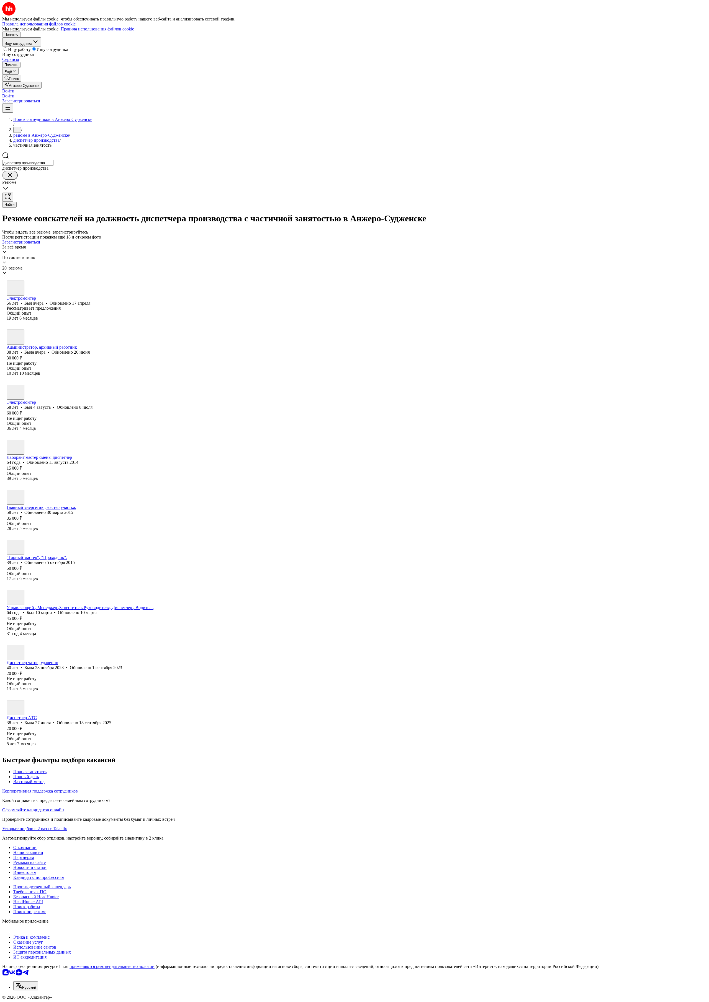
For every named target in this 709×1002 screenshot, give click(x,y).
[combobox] (27, 163)
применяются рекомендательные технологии (112, 966)
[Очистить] (10, 175)
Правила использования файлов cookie (97, 29)
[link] (11, 78)
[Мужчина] (15, 288)
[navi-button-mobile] (7, 108)
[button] (8, 91)
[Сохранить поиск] (7, 197)
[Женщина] (15, 337)
